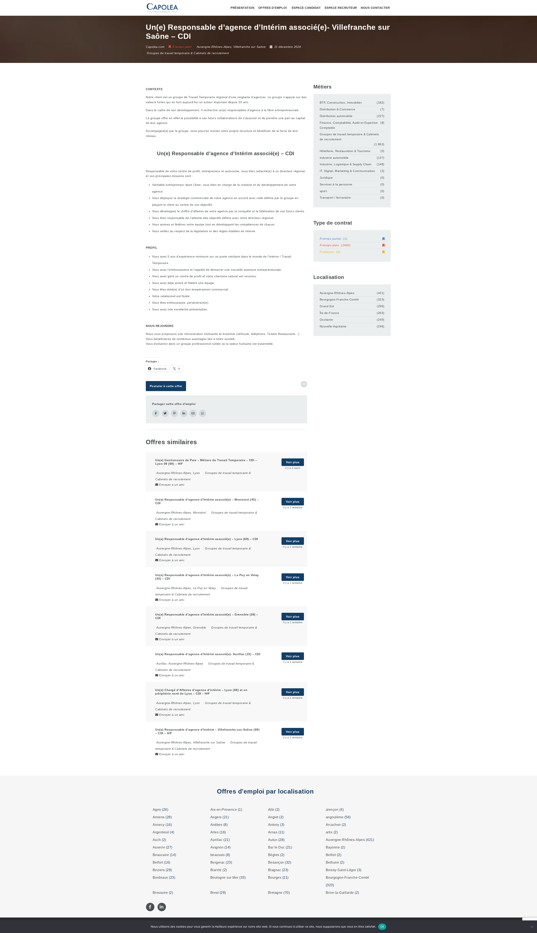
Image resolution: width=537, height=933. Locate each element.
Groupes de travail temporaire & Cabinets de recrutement (188, 53)
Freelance (330, 252)
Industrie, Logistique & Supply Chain (345, 164)
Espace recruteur (341, 7)
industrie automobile (334, 157)
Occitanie (326, 319)
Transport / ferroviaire (335, 197)
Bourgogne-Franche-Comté (339, 299)
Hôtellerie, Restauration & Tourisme (345, 151)
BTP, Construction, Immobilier (341, 102)
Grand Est (327, 306)
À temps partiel (333, 238)
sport (323, 191)
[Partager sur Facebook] (155, 413)
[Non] (532, 927)
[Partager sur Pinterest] (174, 413)
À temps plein (335, 245)
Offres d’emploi (272, 7)
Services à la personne (336, 184)
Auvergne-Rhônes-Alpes (337, 293)
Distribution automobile (336, 116)
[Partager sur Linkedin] (184, 413)
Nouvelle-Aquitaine (333, 326)
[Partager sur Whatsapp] (202, 413)
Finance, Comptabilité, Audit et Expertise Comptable (349, 125)
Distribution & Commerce (337, 109)
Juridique (326, 177)
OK (382, 926)
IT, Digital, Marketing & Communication (347, 171)
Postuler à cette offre (166, 386)
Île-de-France (329, 313)
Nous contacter (375, 7)
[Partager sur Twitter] (165, 413)
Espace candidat (306, 7)
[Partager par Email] (193, 413)
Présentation (242, 7)
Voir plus (293, 462)
